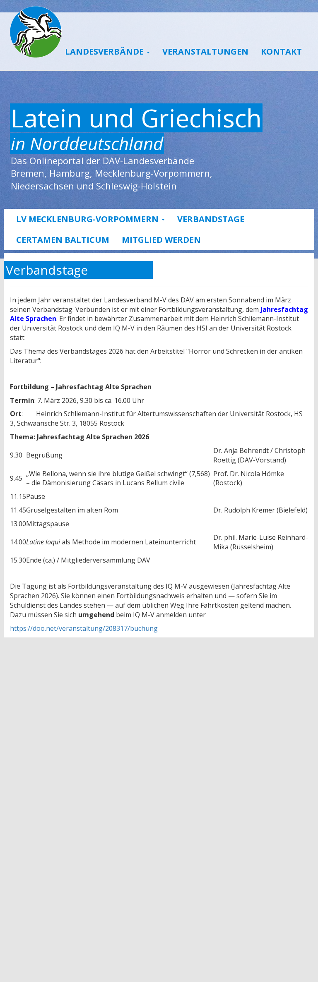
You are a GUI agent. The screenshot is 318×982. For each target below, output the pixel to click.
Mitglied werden (161, 239)
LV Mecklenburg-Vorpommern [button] (88, 219)
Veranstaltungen (205, 51)
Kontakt (281, 51)
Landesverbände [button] (105, 51)
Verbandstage (210, 219)
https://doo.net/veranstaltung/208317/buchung (84, 628)
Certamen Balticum (62, 239)
